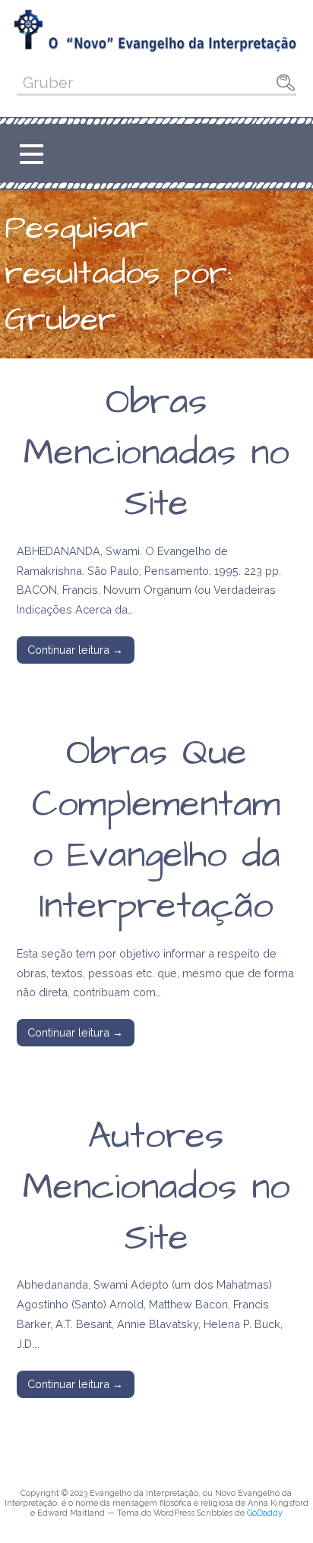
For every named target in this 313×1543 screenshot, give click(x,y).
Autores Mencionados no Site (156, 1188)
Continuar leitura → (75, 649)
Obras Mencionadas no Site (156, 453)
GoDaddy (265, 1513)
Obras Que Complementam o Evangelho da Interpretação (156, 830)
